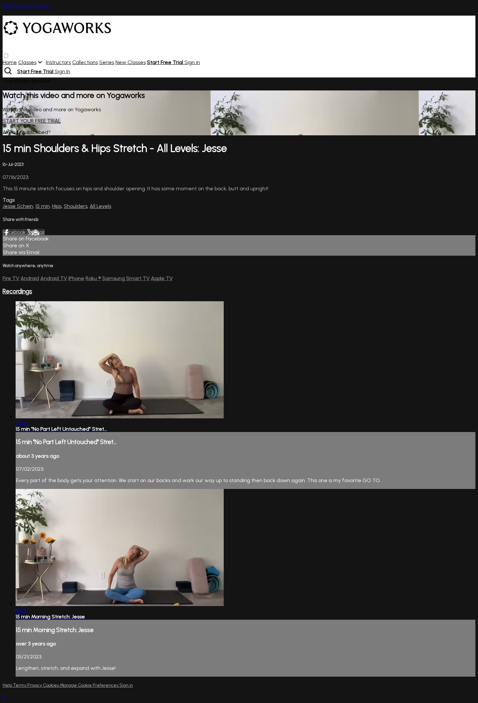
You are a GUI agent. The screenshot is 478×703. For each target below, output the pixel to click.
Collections (85, 62)
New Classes (130, 62)
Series (106, 62)
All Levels (100, 206)
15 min (42, 206)
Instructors (58, 62)
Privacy (35, 685)
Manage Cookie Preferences (89, 685)
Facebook (15, 232)
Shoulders (75, 206)
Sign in (192, 62)
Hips (56, 206)
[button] (6, 56)
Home (10, 62)
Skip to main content (27, 6)
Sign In (62, 71)
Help (8, 685)
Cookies (51, 685)
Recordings (17, 291)
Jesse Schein (18, 206)
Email (38, 232)
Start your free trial (32, 121)
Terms (20, 685)
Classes (27, 62)
